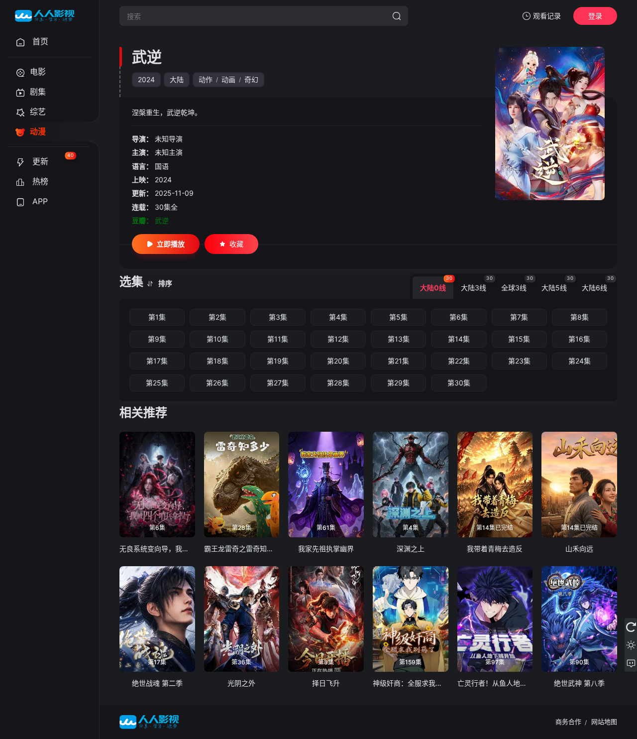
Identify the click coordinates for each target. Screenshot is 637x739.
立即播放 (171, 244)
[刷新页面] (631, 627)
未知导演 (169, 138)
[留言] (631, 663)
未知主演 (169, 152)
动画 (228, 79)
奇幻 (251, 79)
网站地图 (604, 722)
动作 (205, 79)
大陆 (177, 79)
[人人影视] (45, 16)
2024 (146, 79)
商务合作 (568, 722)
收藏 (236, 244)
